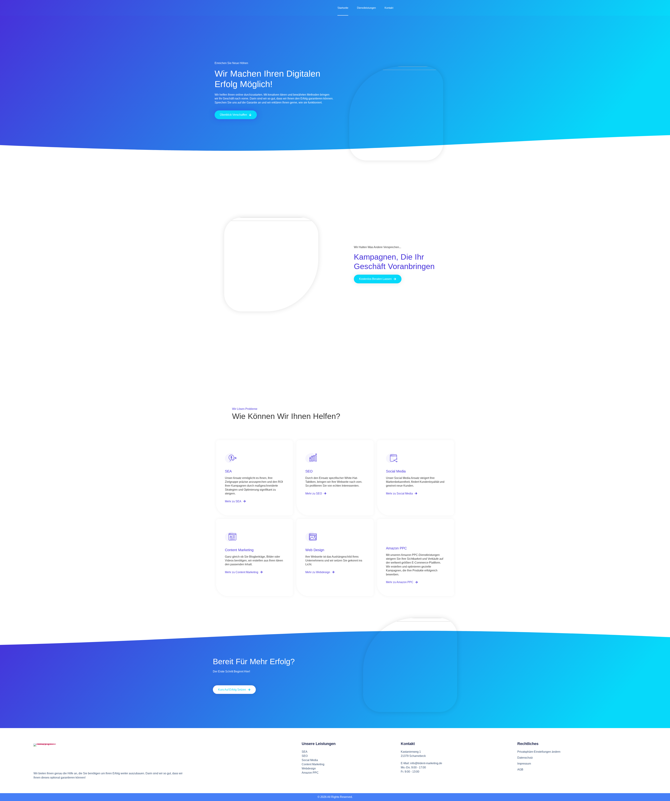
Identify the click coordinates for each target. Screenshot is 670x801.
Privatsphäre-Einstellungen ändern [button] (538, 751)
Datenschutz (525, 757)
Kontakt (389, 7)
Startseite (342, 7)
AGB (520, 769)
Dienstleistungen (366, 7)
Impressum (524, 763)
